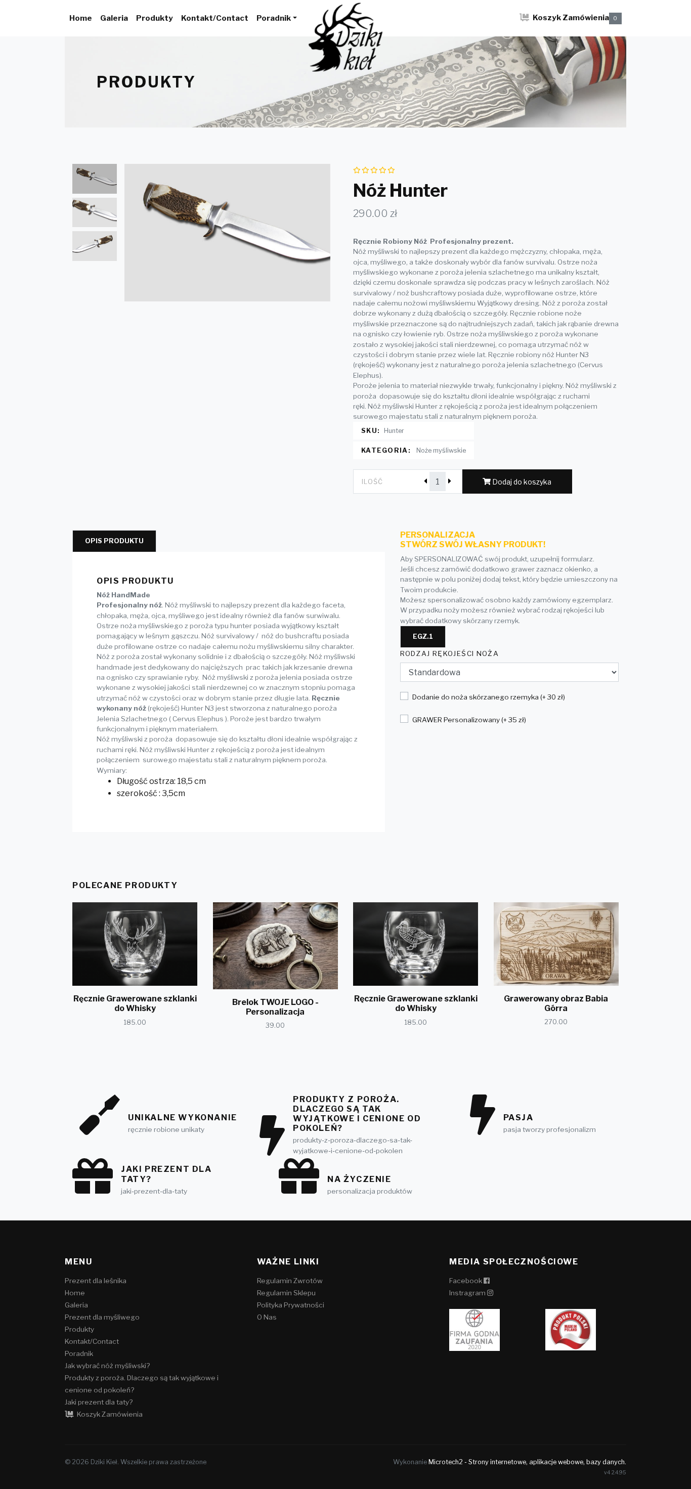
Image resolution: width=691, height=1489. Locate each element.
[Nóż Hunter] (227, 232)
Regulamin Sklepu (286, 1293)
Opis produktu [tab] (114, 541)
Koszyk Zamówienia (574, 17)
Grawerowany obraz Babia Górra (556, 1003)
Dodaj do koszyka (521, 481)
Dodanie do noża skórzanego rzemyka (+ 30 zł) (488, 697)
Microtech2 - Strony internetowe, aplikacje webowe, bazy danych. (527, 1462)
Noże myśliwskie (441, 450)
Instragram (468, 1293)
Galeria (114, 18)
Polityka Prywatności (290, 1305)
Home (80, 18)
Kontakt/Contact (214, 18)
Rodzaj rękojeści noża (449, 653)
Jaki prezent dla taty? (99, 1402)
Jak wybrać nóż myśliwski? (107, 1366)
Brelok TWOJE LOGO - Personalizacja (275, 1007)
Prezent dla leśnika (95, 1281)
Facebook (466, 1281)
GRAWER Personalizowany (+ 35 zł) (469, 720)
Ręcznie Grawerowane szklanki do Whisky (135, 1003)
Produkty (154, 18)
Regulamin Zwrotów (290, 1281)
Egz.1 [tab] (423, 636)
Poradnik (273, 18)
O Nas (267, 1317)
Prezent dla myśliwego (102, 1317)
